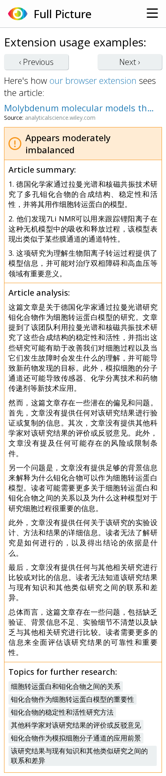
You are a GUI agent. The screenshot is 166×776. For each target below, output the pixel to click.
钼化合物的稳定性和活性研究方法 (62, 712)
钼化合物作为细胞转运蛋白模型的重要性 (72, 699)
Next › (129, 61)
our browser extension (93, 80)
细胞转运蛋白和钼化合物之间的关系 (65, 686)
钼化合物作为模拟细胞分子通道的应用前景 (76, 738)
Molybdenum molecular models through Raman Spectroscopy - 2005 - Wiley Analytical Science (79, 108)
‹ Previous (36, 61)
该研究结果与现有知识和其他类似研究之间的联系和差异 (79, 755)
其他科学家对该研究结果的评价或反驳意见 (76, 725)
